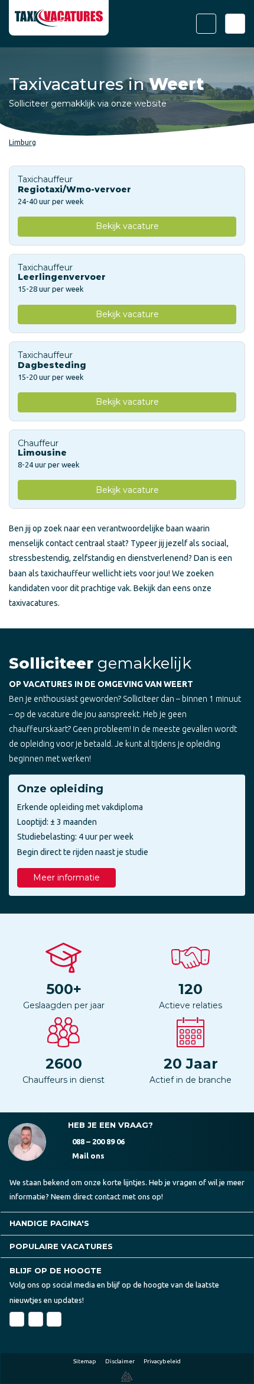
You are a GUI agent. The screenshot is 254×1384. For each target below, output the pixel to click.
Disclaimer (120, 1361)
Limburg (22, 142)
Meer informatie (66, 877)
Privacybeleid (162, 1361)
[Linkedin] (35, 1319)
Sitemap (84, 1361)
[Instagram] (54, 1319)
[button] (127, 1223)
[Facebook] (16, 1319)
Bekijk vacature (127, 226)
